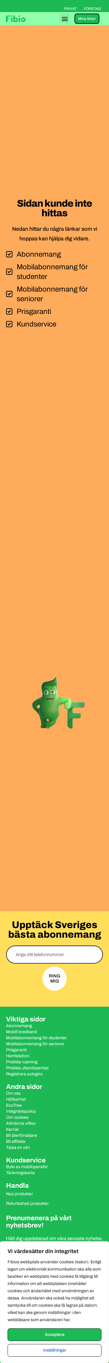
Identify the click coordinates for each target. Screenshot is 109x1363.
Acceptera (54, 1334)
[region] (54, 1302)
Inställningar (54, 1350)
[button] (65, 18)
